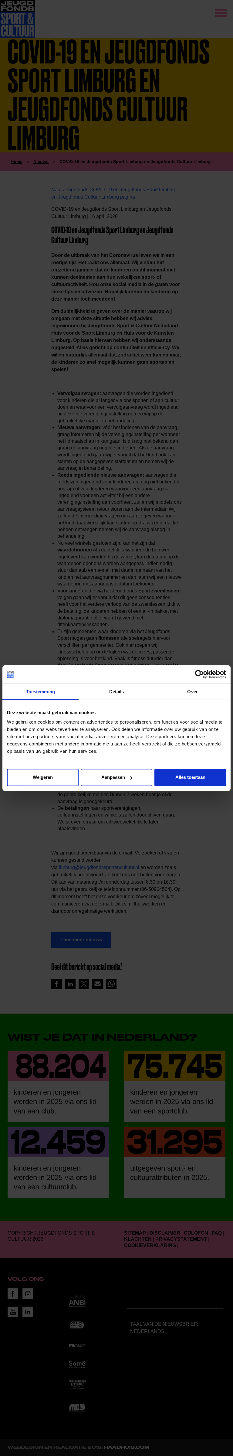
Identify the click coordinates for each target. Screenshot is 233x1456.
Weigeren (43, 777)
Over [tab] (192, 691)
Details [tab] (116, 691)
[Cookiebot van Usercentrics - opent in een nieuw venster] (199, 674)
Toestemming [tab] (40, 691)
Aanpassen (113, 777)
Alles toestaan (190, 777)
